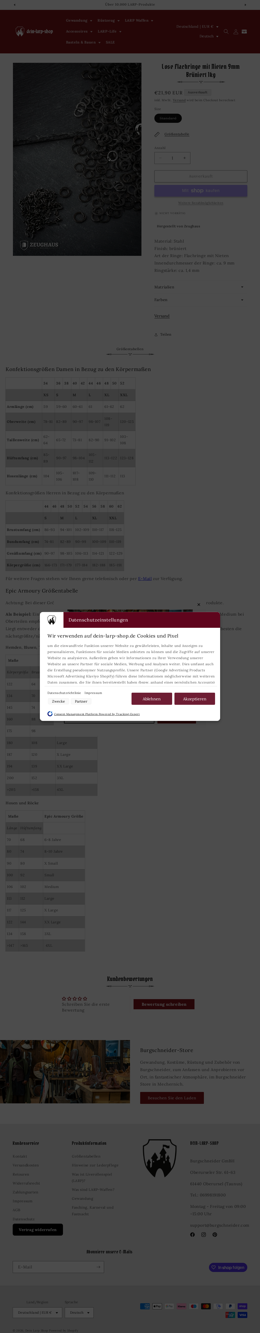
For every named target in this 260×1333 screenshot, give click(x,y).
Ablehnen (152, 698)
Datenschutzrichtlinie (64, 693)
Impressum (93, 693)
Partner (81, 701)
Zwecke (58, 701)
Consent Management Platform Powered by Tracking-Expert (97, 714)
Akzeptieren (194, 698)
